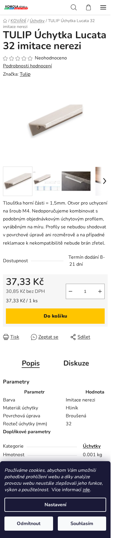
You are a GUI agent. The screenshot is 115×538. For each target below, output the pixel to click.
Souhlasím (81, 523)
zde (86, 489)
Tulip (25, 74)
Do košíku (55, 316)
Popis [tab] (31, 363)
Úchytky (92, 446)
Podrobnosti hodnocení (27, 66)
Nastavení (55, 505)
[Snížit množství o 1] (70, 291)
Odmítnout (28, 523)
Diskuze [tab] (76, 363)
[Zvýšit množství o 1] (100, 291)
